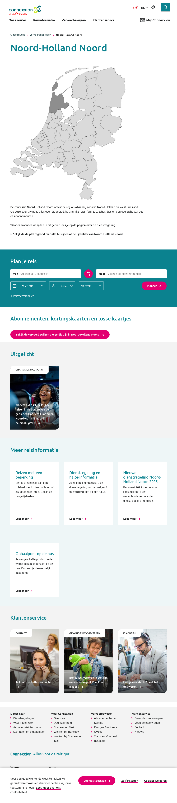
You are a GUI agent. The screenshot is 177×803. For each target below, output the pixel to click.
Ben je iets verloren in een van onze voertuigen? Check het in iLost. (88, 682)
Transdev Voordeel (105, 736)
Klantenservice (103, 20)
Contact (139, 727)
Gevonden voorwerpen (148, 718)
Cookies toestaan (94, 780)
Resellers (99, 740)
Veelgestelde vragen (147, 722)
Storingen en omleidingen (29, 731)
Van (15, 273)
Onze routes (17, 20)
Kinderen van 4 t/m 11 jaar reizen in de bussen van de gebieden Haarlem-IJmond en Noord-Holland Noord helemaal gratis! (35, 414)
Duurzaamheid (63, 722)
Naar (102, 273)
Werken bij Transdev (66, 731)
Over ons (59, 718)
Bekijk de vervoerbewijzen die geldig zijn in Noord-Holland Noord (58, 334)
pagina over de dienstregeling (96, 225)
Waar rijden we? (23, 722)
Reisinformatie (44, 20)
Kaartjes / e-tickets (105, 727)
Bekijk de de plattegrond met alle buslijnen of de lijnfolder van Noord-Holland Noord (68, 234)
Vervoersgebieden (40, 34)
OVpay (98, 731)
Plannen (152, 286)
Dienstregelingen (24, 718)
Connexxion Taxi (64, 727)
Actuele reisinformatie (27, 727)
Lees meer (22, 518)
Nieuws (139, 731)
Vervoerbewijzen (74, 20)
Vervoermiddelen (23, 295)
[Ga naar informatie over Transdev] (135, 7)
